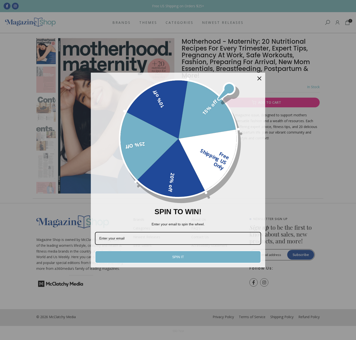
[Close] (259, 78)
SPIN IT (178, 257)
